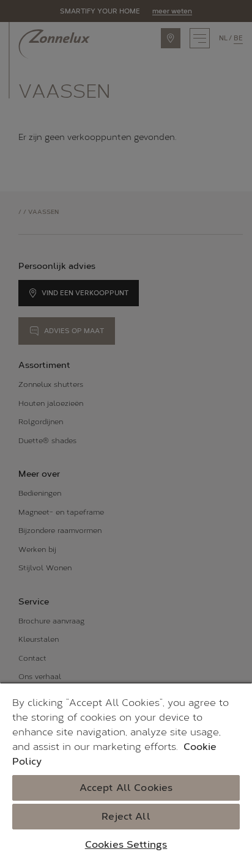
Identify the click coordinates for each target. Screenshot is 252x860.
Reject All (126, 816)
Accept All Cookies (126, 787)
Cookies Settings (126, 844)
